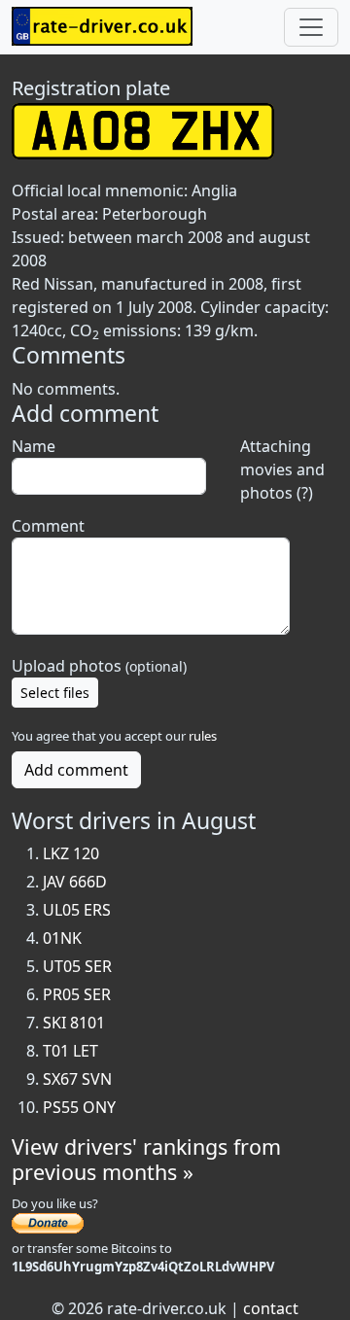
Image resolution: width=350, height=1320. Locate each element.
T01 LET (70, 1050)
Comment (48, 526)
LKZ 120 (71, 853)
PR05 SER (77, 994)
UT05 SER (77, 966)
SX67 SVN (77, 1079)
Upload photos (99, 666)
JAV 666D (75, 881)
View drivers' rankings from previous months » (146, 1159)
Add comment (76, 770)
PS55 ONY (79, 1107)
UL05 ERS (77, 910)
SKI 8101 (74, 1022)
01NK (62, 938)
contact (270, 1308)
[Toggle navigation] (311, 27)
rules (203, 736)
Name (33, 446)
